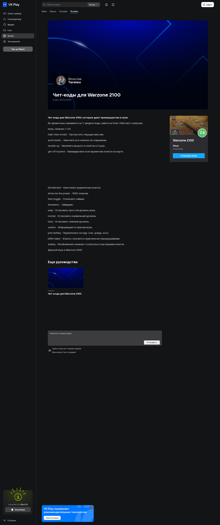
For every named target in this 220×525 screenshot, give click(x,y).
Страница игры (189, 155)
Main (44, 11)
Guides (74, 11)
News (53, 11)
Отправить (152, 342)
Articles (63, 11)
